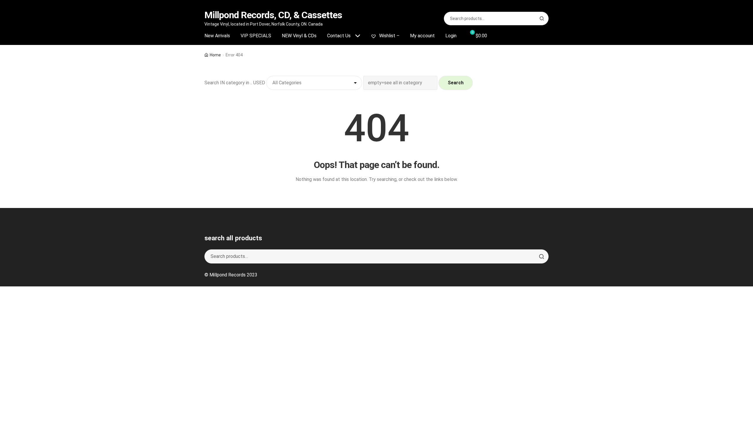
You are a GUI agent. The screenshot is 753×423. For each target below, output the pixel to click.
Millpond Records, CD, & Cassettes (273, 15)
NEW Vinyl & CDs (299, 35)
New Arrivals (217, 35)
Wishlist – (388, 35)
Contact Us (339, 35)
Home (215, 55)
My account (422, 35)
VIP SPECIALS (256, 35)
